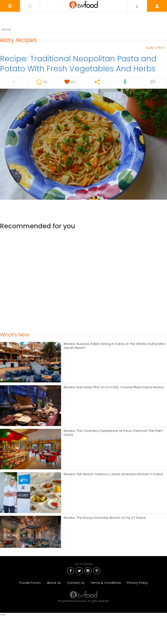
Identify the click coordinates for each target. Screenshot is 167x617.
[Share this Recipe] (97, 82)
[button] (10, 6)
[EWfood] (83, 5)
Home (6, 29)
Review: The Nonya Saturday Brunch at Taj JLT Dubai (104, 518)
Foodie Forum (30, 583)
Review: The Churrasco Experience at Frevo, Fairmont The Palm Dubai (113, 433)
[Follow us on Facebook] (70, 570)
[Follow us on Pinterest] (96, 570)
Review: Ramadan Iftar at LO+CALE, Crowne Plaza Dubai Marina (114, 387)
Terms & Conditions (105, 583)
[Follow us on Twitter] (79, 570)
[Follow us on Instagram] (88, 570)
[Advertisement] (83, 280)
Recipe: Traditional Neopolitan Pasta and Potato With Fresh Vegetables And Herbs (78, 63)
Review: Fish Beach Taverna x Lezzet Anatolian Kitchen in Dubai (113, 474)
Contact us (75, 583)
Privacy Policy (137, 583)
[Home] (83, 594)
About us (54, 583)
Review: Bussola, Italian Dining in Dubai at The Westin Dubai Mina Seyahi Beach (114, 346)
